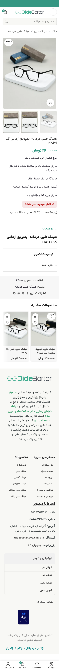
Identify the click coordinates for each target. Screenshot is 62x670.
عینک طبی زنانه (18, 496)
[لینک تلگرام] (14, 293)
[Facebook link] (27, 293)
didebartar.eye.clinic (27, 538)
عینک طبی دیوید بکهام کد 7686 (45, 351)
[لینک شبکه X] (23, 293)
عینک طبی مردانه (19, 31)
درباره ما (49, 478)
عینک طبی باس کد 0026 (16, 351)
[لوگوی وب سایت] (29, 12)
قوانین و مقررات (45, 490)
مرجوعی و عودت (45, 496)
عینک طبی (40, 31)
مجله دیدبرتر (47, 471)
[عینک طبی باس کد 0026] (16, 329)
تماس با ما (48, 484)
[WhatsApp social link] (19, 293)
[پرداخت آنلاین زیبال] (23, 617)
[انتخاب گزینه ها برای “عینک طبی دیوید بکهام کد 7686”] (35, 316)
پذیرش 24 (35, 545)
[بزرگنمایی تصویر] (50, 103)
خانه (54, 31)
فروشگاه (21, 465)
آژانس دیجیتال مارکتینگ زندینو (25, 648)
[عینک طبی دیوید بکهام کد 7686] (44, 329)
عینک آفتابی (20, 478)
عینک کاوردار (19, 484)
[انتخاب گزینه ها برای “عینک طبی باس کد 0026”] (7, 316)
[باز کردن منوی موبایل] (53, 12)
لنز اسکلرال (47, 465)
